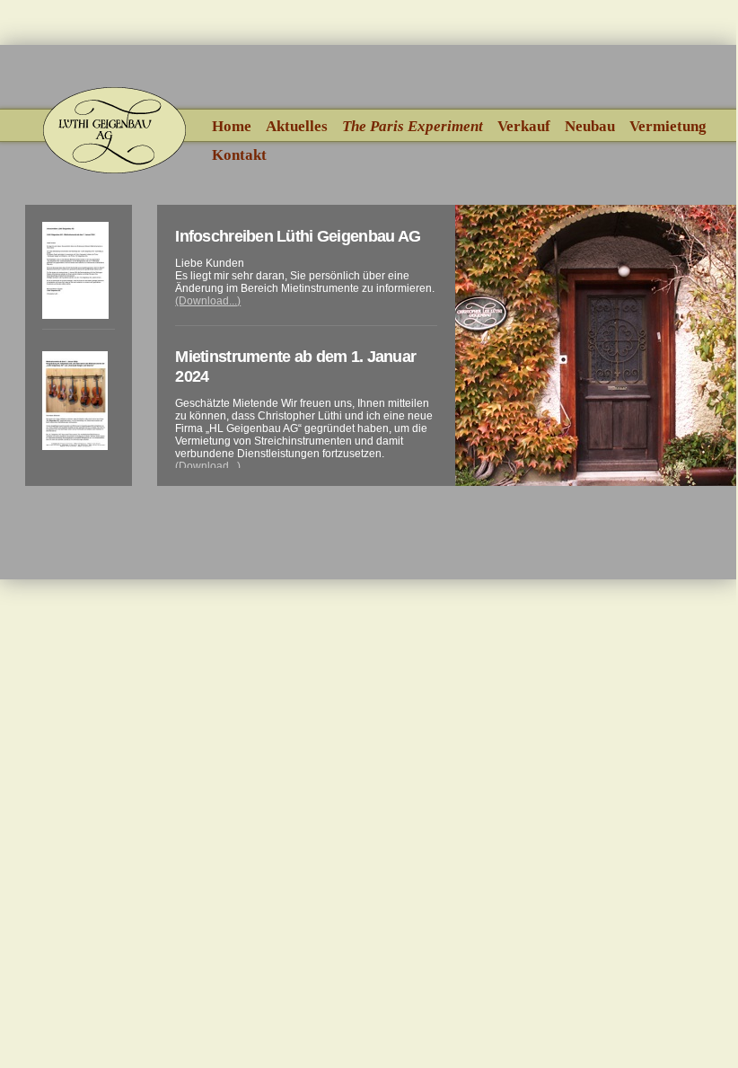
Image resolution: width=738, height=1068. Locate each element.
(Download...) (208, 301)
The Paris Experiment (412, 126)
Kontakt (239, 154)
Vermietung (668, 126)
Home (231, 126)
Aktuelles (297, 126)
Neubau (590, 126)
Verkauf (523, 126)
